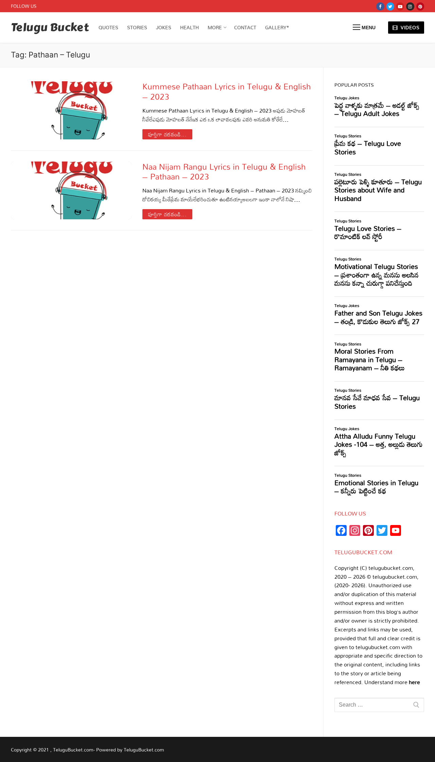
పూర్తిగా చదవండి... (167, 134)
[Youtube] (400, 6)
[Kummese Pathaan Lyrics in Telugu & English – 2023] (71, 110)
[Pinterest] (420, 6)
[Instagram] (410, 6)
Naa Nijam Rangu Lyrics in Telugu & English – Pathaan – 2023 (224, 171)
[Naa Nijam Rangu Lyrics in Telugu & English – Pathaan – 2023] (71, 190)
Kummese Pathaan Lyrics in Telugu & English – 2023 (226, 91)
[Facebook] (380, 6)
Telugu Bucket (50, 27)
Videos (409, 27)
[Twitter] (390, 6)
